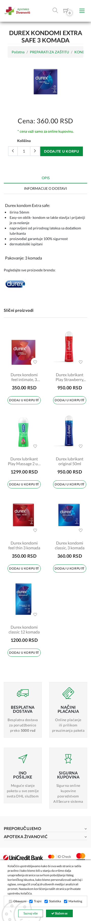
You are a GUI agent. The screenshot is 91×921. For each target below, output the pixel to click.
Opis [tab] (46, 178)
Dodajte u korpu (61, 151)
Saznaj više (31, 913)
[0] (66, 11)
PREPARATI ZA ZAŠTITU (49, 52)
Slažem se (60, 913)
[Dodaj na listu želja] (35, 362)
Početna (18, 52)
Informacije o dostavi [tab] (45, 188)
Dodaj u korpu (22, 400)
